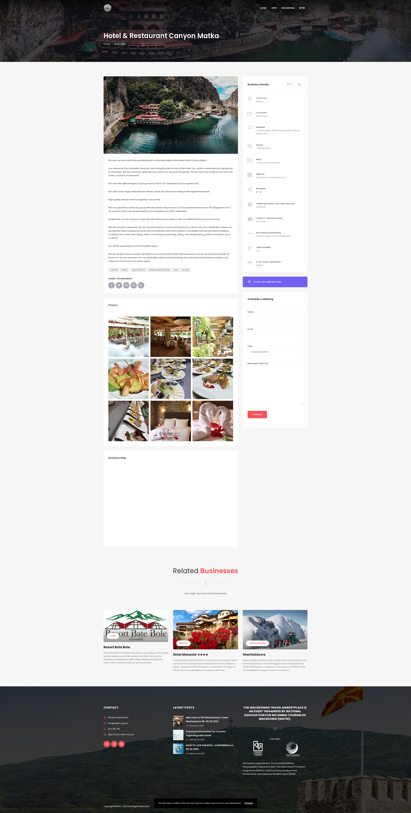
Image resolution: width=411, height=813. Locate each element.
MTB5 (302, 8)
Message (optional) (258, 363)
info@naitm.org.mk (118, 723)
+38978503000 (263, 148)
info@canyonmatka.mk (268, 162)
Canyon (113, 270)
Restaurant (261, 116)
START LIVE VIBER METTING (267, 281)
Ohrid (113, 635)
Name (251, 311)
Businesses (120, 43)
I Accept (248, 803)
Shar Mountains (257, 643)
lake (176, 270)
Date (250, 346)
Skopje (259, 101)
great (124, 270)
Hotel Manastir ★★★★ (190, 654)
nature (185, 270)
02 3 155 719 (114, 728)
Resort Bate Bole (117, 647)
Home (264, 8)
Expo (274, 8)
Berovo (183, 643)
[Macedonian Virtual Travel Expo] (108, 7)
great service (138, 270)
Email (250, 329)
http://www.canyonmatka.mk (271, 177)
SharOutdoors (254, 654)
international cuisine (159, 270)
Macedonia (288, 8)
